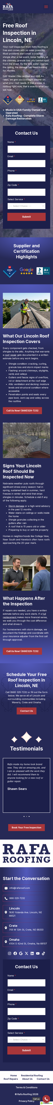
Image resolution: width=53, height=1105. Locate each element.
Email (11, 156)
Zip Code (13, 185)
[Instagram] (9, 953)
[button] (46, 7)
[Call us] (46, 1099)
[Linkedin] (32, 953)
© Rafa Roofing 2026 (26, 1094)
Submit (26, 216)
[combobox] (26, 206)
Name (11, 142)
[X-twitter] (26, 953)
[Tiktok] (43, 953)
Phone (12, 170)
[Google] (21, 953)
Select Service (16, 199)
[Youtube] (38, 953)
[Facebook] (15, 953)
